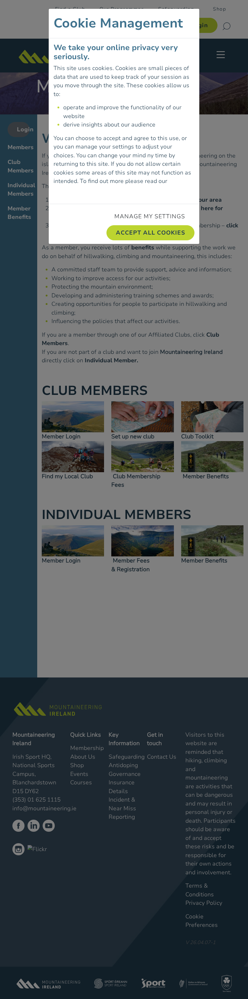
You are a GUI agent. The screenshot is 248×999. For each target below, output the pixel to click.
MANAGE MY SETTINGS (149, 216)
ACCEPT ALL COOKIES (150, 233)
